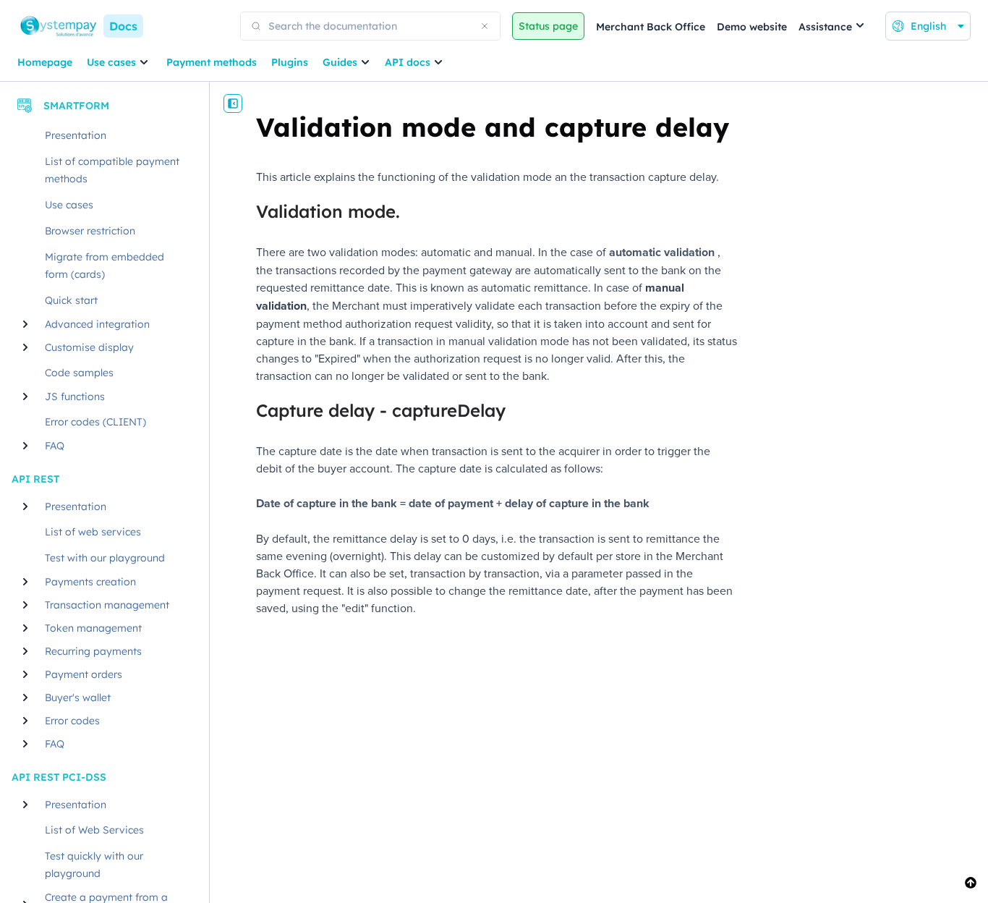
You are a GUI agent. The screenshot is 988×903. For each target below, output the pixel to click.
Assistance (825, 26)
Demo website (752, 26)
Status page (548, 26)
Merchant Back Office (650, 26)
